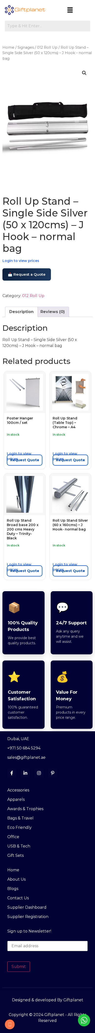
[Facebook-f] (11, 773)
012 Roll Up (47, 47)
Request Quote (24, 460)
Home (8, 47)
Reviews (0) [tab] (52, 311)
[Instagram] (39, 773)
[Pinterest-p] (52, 773)
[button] (70, 10)
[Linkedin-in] (25, 773)
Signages (26, 47)
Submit (18, 966)
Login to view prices (20, 260)
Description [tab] (21, 311)
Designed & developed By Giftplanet (47, 1000)
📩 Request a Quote (27, 274)
